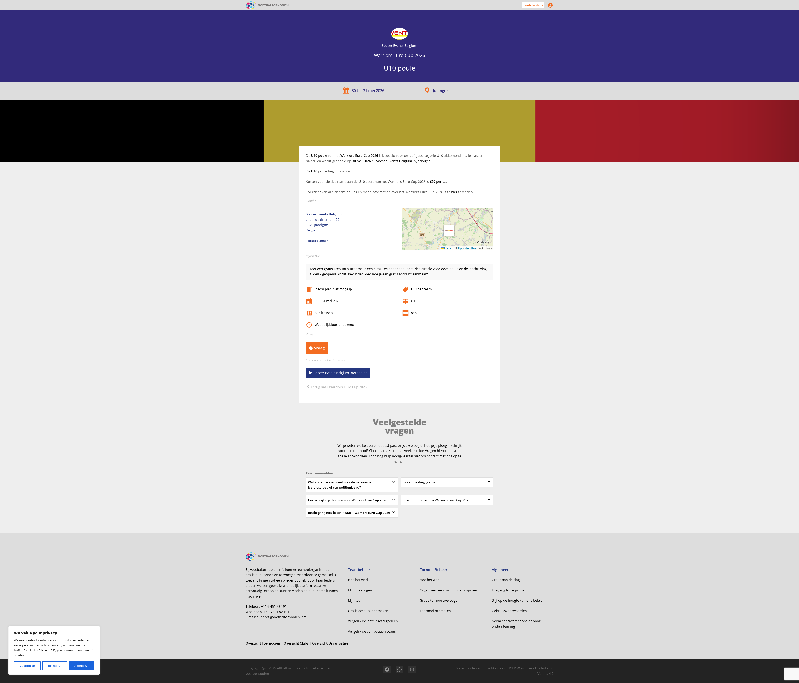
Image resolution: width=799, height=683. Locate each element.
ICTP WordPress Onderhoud (531, 668)
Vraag (319, 348)
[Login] (549, 5)
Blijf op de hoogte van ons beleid (517, 600)
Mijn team (356, 600)
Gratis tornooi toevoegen (439, 600)
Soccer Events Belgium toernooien (340, 373)
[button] (449, 230)
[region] (54, 650)
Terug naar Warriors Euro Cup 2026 (338, 387)
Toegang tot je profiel (508, 590)
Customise (27, 666)
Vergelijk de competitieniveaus (372, 631)
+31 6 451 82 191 (274, 606)
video (366, 274)
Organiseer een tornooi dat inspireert (449, 590)
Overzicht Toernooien (263, 643)
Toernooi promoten (435, 611)
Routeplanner (318, 241)
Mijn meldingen (360, 590)
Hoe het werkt (359, 580)
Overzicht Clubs (296, 643)
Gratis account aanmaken (368, 611)
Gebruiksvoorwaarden (509, 611)
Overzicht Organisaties (330, 643)
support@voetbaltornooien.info (282, 617)
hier (454, 192)
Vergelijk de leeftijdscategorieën (373, 621)
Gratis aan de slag (506, 580)
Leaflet (448, 248)
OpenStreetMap (467, 248)
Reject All (54, 666)
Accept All (81, 666)
